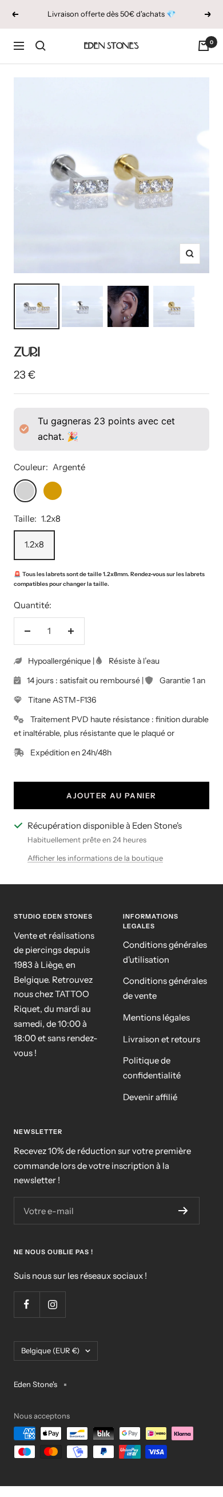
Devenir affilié (150, 1097)
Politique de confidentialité (152, 1068)
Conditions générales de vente (165, 988)
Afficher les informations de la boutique (95, 857)
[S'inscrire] (183, 1211)
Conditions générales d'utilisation (165, 952)
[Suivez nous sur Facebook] (26, 1304)
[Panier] (203, 46)
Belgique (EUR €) (50, 1350)
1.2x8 (34, 544)
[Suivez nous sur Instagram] (52, 1304)
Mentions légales (156, 1017)
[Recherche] (40, 46)
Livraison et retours (161, 1039)
